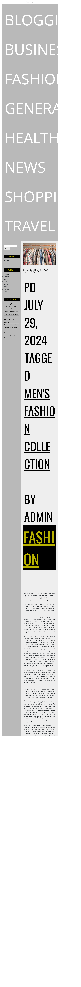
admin (38, 516)
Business (39, 49)
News (25, 167)
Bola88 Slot (7, 260)
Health (32, 137)
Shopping (42, 196)
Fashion (36, 79)
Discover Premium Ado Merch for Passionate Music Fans (11, 327)
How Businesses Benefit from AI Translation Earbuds (11, 319)
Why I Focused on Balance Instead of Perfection (9, 335)
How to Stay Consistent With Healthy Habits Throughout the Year (11, 306)
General (37, 108)
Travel (30, 226)
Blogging (42, 20)
